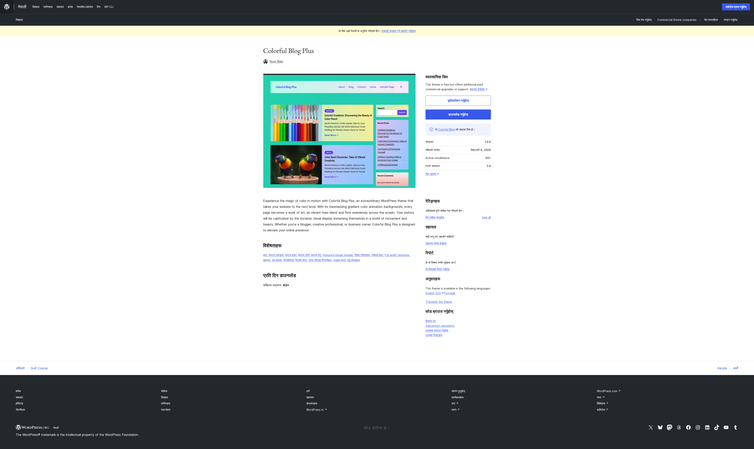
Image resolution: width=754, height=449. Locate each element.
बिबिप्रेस (603, 403)
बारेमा (18, 391)
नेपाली (56, 427)
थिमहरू (19, 19)
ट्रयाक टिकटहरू (433, 335)
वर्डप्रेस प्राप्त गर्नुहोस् (736, 6)
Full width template (397, 255)
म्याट (601, 397)
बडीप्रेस (602, 409)
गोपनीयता (20, 409)
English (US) (433, 293)
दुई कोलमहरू (353, 260)
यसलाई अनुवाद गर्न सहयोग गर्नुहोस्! (399, 31)
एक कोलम (277, 260)
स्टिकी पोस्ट (301, 260)
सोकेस (164, 391)
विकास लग (430, 321)
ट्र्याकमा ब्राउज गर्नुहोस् (436, 330)
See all (486, 217)
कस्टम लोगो (303, 255)
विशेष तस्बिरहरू (362, 255)
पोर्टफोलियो (288, 260)
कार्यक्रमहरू (458, 397)
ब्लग (265, 255)
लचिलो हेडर (377, 255)
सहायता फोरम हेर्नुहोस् (435, 243)
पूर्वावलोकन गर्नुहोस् (458, 100)
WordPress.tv (316, 409)
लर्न (308, 391)
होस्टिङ (19, 403)
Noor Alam (276, 61)
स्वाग (456, 409)
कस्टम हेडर (290, 255)
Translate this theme (438, 301)
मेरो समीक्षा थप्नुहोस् (434, 217)
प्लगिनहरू (165, 403)
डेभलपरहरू (311, 403)
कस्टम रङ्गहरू (276, 255)
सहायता (310, 397)
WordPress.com (609, 391)
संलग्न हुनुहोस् (458, 391)
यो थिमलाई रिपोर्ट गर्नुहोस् (437, 269)
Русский (449, 293)
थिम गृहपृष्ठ (430, 174)
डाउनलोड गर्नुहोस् (458, 114)
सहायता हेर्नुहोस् (477, 89)
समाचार (266, 260)
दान (455, 403)
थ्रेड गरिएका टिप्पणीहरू (320, 260)
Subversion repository (440, 325)
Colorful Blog (446, 129)
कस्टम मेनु (316, 255)
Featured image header (338, 255)
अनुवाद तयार (339, 260)
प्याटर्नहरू (165, 409)
